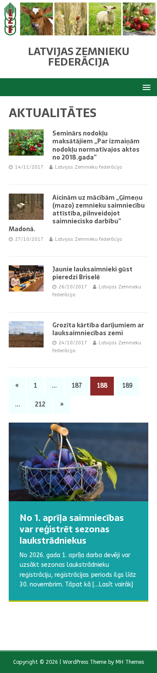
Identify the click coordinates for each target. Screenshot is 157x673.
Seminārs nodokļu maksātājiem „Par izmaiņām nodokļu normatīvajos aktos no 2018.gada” (96, 145)
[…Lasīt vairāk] (109, 615)
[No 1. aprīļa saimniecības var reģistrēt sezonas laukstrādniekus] (78, 462)
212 (40, 404)
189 (127, 385)
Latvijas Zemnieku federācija (88, 167)
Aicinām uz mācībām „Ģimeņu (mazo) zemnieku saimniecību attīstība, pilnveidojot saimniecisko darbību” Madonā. (77, 213)
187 (77, 385)
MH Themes (130, 662)
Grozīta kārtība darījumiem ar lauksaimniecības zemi (98, 329)
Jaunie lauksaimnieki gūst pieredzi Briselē (92, 273)
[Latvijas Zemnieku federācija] (78, 30)
